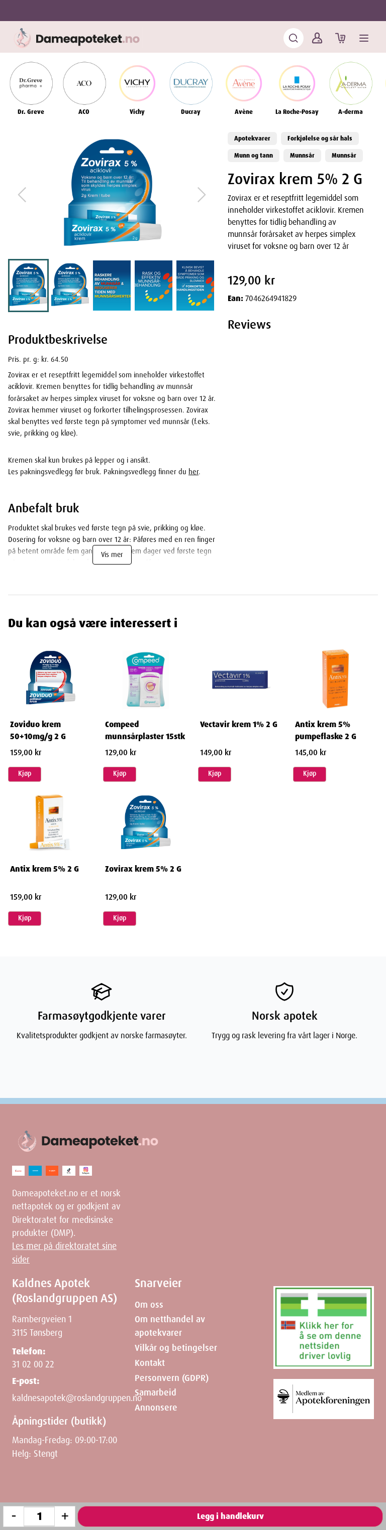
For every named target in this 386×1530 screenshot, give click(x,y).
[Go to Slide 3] (111, 285)
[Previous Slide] (22, 195)
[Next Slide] (201, 195)
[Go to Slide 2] (70, 285)
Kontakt (150, 1362)
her (193, 471)
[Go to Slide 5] (195, 285)
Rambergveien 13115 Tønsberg (42, 1326)
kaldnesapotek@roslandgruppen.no (77, 1398)
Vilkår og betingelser (176, 1347)
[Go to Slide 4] (153, 285)
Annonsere (156, 1407)
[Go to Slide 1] (28, 285)
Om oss (149, 1304)
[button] (112, 194)
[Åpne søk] (293, 38)
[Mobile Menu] (364, 38)
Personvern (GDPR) (172, 1377)
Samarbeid (155, 1392)
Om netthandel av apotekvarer (170, 1326)
